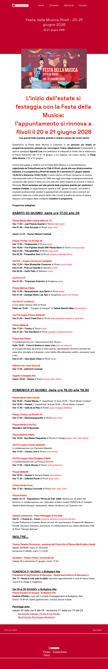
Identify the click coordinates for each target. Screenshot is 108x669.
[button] (68, 5)
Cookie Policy (60, 651)
